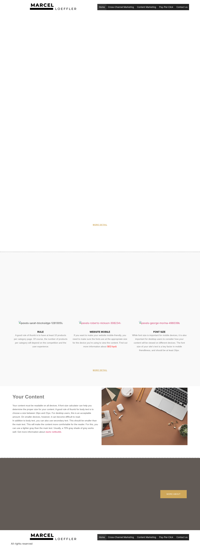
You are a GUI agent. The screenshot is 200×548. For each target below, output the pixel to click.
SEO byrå (112, 346)
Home (102, 7)
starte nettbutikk (53, 432)
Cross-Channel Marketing (121, 7)
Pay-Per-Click (166, 7)
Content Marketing (146, 7)
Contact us (182, 7)
